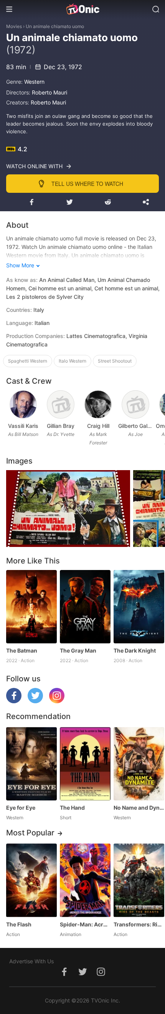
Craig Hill (98, 425)
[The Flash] (31, 880)
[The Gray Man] (85, 606)
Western (34, 81)
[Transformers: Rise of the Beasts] (139, 880)
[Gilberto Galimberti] (135, 404)
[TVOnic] (82, 9)
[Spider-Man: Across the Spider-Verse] (85, 880)
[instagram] (56, 701)
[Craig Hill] (98, 404)
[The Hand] (85, 763)
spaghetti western (27, 361)
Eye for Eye (20, 807)
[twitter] (35, 701)
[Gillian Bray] (60, 404)
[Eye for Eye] (31, 763)
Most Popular (30, 832)
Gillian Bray (60, 425)
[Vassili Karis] (23, 404)
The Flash (18, 924)
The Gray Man (78, 650)
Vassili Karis (23, 425)
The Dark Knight (135, 650)
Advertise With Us (31, 961)
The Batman (21, 650)
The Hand (72, 807)
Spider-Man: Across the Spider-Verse (85, 924)
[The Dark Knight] (139, 606)
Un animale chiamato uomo (55, 26)
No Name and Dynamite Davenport (139, 807)
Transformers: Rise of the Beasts (139, 924)
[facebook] (13, 701)
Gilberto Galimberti (135, 425)
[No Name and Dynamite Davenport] (139, 763)
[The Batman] (31, 606)
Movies (14, 26)
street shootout (115, 361)
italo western (72, 361)
